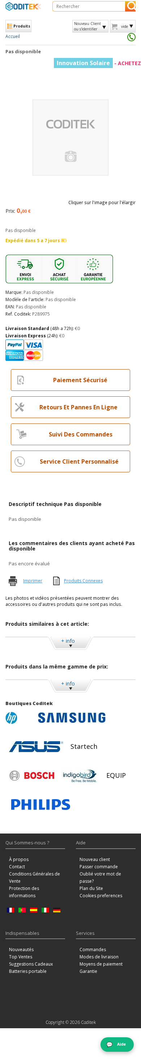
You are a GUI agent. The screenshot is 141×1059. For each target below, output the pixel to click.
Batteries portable (28, 971)
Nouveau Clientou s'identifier (87, 26)
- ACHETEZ (99, 63)
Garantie (88, 971)
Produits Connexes (83, 581)
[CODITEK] (23, 6)
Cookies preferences (101, 896)
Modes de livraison (99, 957)
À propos (19, 859)
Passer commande (99, 867)
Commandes (93, 949)
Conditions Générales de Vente (34, 877)
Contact (17, 867)
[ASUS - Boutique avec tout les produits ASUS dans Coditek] (36, 747)
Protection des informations (24, 892)
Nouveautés (21, 949)
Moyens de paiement (101, 964)
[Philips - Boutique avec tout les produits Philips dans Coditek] (40, 804)
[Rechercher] (130, 6)
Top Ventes (20, 957)
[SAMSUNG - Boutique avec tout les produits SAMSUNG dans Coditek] (72, 718)
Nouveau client (95, 859)
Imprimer (32, 581)
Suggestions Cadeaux (31, 964)
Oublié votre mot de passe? (100, 877)
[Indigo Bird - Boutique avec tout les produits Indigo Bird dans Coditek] (80, 775)
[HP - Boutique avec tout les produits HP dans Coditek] (19, 718)
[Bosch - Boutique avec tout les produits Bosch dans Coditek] (32, 775)
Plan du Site (91, 888)
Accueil (12, 36)
